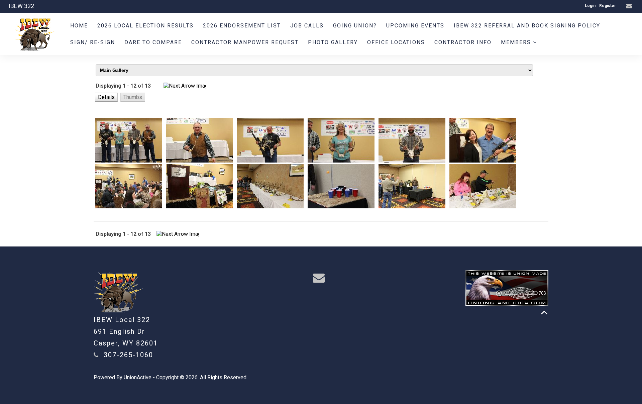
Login (590, 5)
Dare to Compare (153, 42)
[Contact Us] (630, 6)
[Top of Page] (544, 312)
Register (607, 5)
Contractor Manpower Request (245, 42)
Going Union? (355, 25)
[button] (106, 97)
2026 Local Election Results (145, 25)
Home (79, 25)
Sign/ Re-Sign (92, 42)
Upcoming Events (415, 25)
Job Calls (307, 25)
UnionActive (137, 377)
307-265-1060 (128, 355)
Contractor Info (463, 42)
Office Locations (396, 42)
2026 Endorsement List (242, 25)
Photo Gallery (333, 42)
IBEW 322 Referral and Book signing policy (527, 25)
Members (517, 42)
